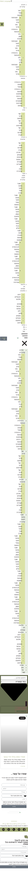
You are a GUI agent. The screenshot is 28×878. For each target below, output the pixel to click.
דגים (19, 294)
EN (24, 327)
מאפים (18, 316)
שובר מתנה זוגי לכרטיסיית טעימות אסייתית (15, 276)
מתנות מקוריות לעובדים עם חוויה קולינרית (19, 165)
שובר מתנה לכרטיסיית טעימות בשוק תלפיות (15, 262)
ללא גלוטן (20, 312)
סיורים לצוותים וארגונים (19, 155)
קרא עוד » (22, 766)
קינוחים (18, 318)
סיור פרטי (17, 26)
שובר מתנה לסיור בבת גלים (16, 223)
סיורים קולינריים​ (22, 351)
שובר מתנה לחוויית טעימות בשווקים (19, 235)
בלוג (19, 824)
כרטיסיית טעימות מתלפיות (18, 91)
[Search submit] (26, 703)
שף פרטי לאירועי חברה (19, 131)
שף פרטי (23, 452)
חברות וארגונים (22, 481)
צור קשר (23, 671)
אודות (23, 325)
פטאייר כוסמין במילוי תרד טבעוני (14, 757)
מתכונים (22, 291)
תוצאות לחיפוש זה (21, 708)
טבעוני (18, 306)
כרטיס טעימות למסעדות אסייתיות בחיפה (19, 101)
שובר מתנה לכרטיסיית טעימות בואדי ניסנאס (15, 248)
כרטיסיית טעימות (15, 31)
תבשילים (18, 297)
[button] (24, 339)
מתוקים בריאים (19, 322)
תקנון (14, 824)
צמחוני (18, 309)
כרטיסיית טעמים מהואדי (18, 84)
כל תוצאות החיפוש (21, 711)
